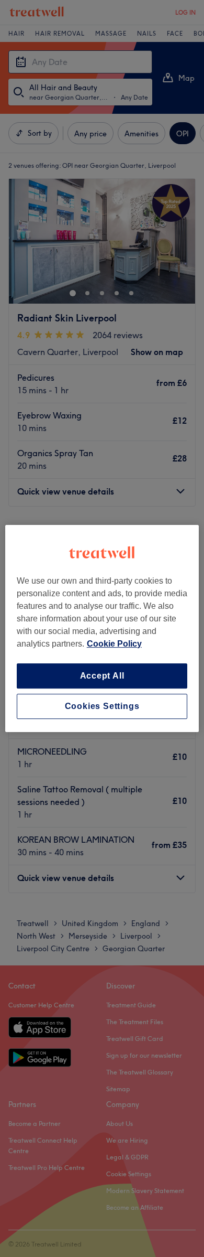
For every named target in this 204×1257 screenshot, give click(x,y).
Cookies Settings (102, 706)
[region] (102, 629)
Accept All (102, 675)
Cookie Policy (114, 643)
